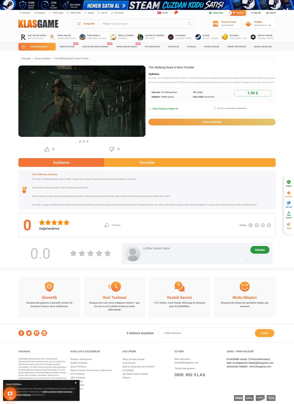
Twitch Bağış (58, 13)
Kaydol (264, 333)
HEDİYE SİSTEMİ (69, 45)
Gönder (260, 250)
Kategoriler (89, 23)
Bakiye (289, 186)
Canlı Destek (129, 363)
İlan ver (104, 13)
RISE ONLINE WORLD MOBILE (97, 45)
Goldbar (91, 13)
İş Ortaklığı (128, 370)
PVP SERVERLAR (152, 46)
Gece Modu (119, 13)
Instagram (41, 13)
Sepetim (236, 12)
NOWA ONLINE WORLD (128, 45)
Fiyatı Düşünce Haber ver (165, 108)
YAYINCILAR (173, 46)
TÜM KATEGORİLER (38, 46)
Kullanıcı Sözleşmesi (81, 359)
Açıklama (61, 162)
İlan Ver (289, 207)
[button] (76, 141)
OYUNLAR (191, 46)
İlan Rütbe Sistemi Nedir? (135, 374)
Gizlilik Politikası (79, 363)
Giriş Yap (257, 13)
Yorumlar (147, 162)
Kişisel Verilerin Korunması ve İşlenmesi (91, 370)
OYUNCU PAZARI (211, 46)
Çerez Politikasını (24, 395)
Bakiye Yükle (75, 13)
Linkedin (269, 225)
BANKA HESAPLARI (263, 46)
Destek (289, 218)
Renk (289, 228)
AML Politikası (77, 377)
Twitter (257, 225)
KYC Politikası (77, 374)
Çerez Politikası (78, 366)
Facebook (26, 13)
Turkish (165, 13)
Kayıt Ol (272, 13)
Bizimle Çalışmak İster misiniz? (139, 366)
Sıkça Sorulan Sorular (134, 359)
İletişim (126, 377)
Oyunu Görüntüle (212, 121)
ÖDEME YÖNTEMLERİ (236, 46)
